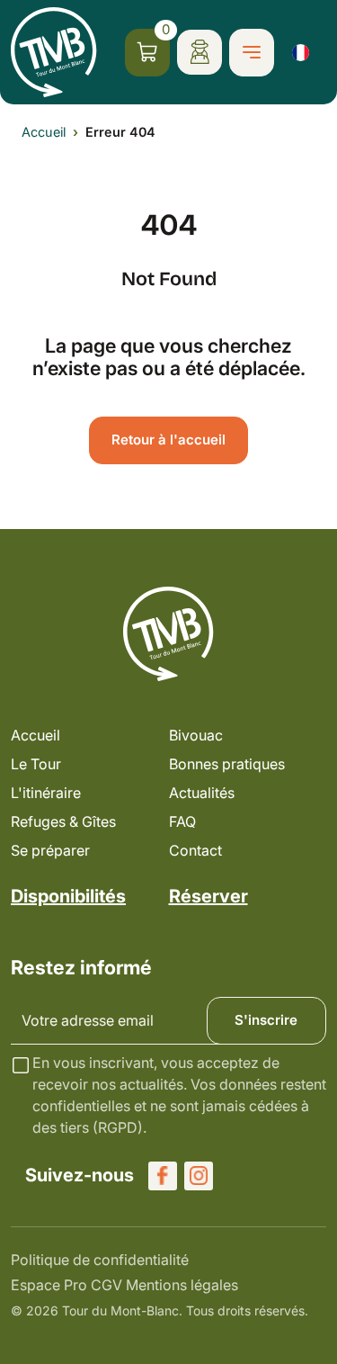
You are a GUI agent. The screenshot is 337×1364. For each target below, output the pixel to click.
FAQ (182, 821)
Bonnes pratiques (227, 764)
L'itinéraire (46, 793)
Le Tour (36, 764)
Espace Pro (49, 1285)
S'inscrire (266, 1019)
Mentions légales (182, 1285)
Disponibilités (68, 896)
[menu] (251, 52)
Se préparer (50, 850)
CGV (106, 1285)
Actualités (202, 793)
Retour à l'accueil (168, 439)
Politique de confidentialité (100, 1260)
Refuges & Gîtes (63, 821)
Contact (195, 850)
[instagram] (198, 1176)
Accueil (44, 131)
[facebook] (162, 1176)
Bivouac (196, 735)
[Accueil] (54, 52)
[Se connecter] (199, 52)
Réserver (208, 896)
